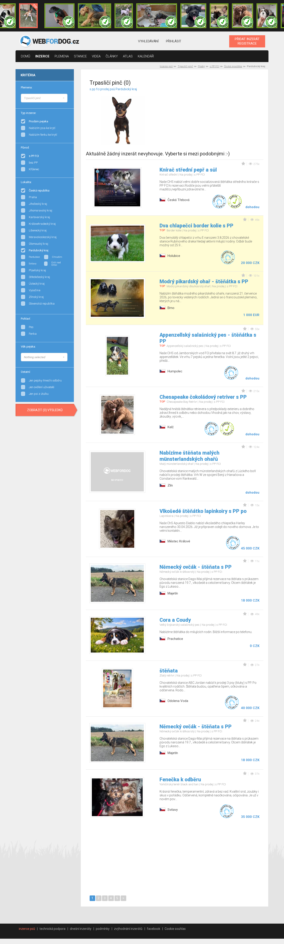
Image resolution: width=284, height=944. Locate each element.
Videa (96, 56)
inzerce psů (27, 928)
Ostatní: (26, 371)
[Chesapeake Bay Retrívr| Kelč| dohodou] (242, 15)
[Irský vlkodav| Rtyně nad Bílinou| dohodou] (156, 15)
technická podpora (52, 928)
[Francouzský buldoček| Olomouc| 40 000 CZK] (219, 15)
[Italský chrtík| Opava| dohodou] (123, 15)
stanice (80, 56)
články (112, 56)
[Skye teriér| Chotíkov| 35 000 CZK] (193, 15)
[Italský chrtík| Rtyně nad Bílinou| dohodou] (59, 15)
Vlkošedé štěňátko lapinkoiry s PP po (203, 511)
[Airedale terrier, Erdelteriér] (67, 102)
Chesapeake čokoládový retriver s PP (203, 397)
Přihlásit (173, 41)
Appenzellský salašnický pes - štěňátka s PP (208, 338)
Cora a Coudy (175, 620)
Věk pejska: (28, 346)
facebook (153, 928)
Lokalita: (26, 182)
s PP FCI (214, 66)
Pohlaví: (26, 318)
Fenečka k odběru (180, 780)
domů (25, 56)
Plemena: (26, 87)
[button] (44, 98)
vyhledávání (148, 41)
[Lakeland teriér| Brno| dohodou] (94, 15)
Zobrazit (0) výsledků (45, 410)
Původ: (25, 147)
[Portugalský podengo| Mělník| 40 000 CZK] (28, 15)
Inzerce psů (166, 66)
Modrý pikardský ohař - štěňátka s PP (204, 282)
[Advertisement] (216, 115)
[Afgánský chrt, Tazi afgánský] (67, 97)
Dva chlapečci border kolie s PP (196, 226)
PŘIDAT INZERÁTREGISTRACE (247, 41)
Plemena (62, 56)
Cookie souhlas (175, 928)
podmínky (103, 928)
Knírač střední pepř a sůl (188, 170)
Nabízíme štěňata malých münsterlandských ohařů (189, 456)
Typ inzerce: (28, 112)
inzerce (42, 56)
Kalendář (146, 56)
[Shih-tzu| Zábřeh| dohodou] (266, 15)
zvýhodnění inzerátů (128, 928)
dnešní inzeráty (80, 928)
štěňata (169, 671)
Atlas (128, 56)
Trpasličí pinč (185, 66)
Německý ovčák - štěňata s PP (196, 567)
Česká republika (233, 66)
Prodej (201, 66)
